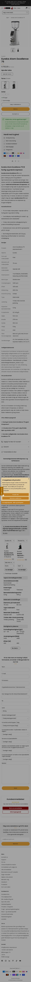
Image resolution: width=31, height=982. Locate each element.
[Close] (29, 479)
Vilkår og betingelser (18, 502)
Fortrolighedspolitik (7, 502)
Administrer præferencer (15, 498)
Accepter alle (15, 494)
